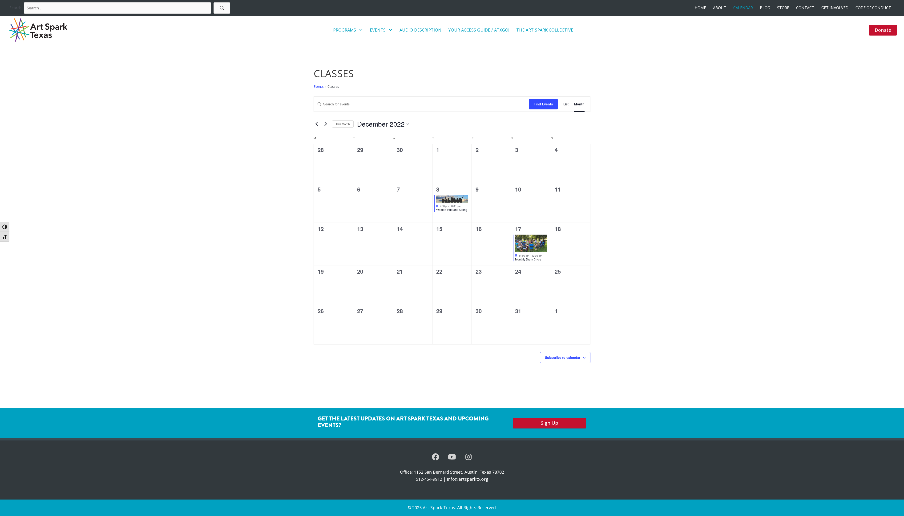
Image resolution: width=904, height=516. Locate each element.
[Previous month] (316, 124)
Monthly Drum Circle (528, 259)
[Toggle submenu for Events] (390, 30)
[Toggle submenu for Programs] (361, 30)
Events (319, 86)
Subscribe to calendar (562, 357)
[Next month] (325, 124)
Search (15, 7)
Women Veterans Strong (451, 210)
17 (518, 229)
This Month (343, 124)
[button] (222, 7)
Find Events (543, 104)
